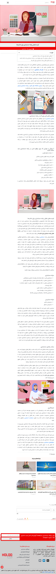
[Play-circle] (40, 554)
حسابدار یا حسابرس (28, 411)
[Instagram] (48, 554)
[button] (8, 2)
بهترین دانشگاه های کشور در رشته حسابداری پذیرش (30, 79)
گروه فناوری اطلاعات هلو (47, 565)
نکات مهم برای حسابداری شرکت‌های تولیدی (27, 485)
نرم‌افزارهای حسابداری (49, 436)
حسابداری (42, 230)
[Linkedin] (44, 554)
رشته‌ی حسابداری (50, 112)
